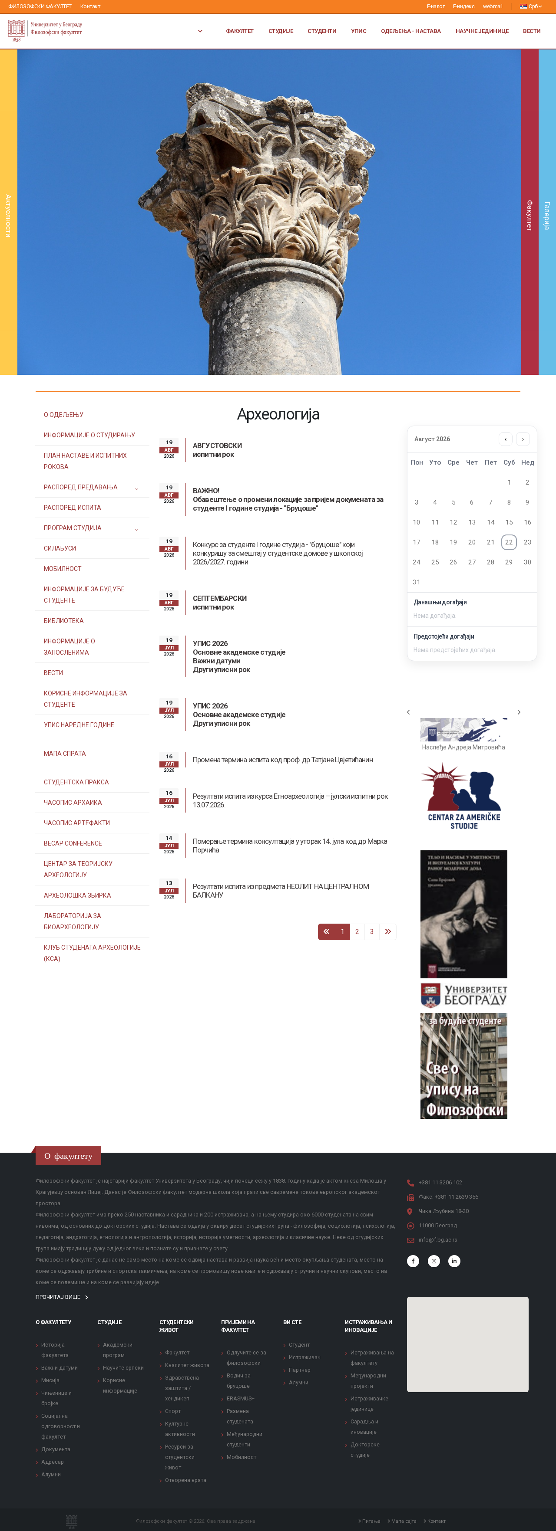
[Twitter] (434, 1261)
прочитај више (59, 1297)
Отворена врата (185, 1480)
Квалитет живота (187, 1365)
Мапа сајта (403, 1521)
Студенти (322, 31)
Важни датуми (59, 1367)
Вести (532, 31)
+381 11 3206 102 (440, 1182)
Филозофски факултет (40, 6)
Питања (371, 1521)
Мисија (50, 1380)
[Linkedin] (454, 1261)
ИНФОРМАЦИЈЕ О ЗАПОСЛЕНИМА (69, 647)
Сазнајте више (269, 240)
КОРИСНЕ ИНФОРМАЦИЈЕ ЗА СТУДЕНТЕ (85, 699)
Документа (55, 1449)
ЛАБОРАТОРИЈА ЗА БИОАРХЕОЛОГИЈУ (72, 921)
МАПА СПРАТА (65, 753)
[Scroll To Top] (541, 1521)
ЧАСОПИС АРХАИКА (73, 802)
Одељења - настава (411, 31)
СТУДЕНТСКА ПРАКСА (76, 782)
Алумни (51, 1474)
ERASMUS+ (241, 1398)
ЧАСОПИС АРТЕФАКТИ (77, 823)
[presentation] (39, 212)
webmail (493, 6)
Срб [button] (533, 6)
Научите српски (123, 1367)
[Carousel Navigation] (464, 712)
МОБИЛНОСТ (63, 568)
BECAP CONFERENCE (73, 843)
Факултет (240, 31)
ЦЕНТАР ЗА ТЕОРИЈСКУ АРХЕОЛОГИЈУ (78, 869)
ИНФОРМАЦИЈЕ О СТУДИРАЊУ (89, 435)
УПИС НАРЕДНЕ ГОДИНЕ (79, 724)
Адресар (52, 1462)
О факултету (53, 1322)
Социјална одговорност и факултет (60, 1426)
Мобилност (241, 1457)
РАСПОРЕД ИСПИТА (72, 507)
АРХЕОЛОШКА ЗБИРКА (77, 895)
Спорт (173, 1411)
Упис (358, 31)
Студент (299, 1344)
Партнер (300, 1370)
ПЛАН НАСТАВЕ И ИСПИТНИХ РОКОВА (85, 461)
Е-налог (436, 6)
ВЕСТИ (53, 672)
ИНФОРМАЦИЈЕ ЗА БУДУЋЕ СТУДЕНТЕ (84, 595)
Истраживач (305, 1357)
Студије (280, 31)
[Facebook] (413, 1261)
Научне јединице (482, 31)
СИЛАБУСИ (60, 548)
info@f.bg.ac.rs (438, 1239)
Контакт (90, 6)
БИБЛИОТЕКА (64, 620)
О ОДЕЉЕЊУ (63, 414)
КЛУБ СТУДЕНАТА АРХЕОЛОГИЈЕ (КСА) (92, 953)
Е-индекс (463, 6)
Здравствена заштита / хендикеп (182, 1388)
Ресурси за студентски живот (180, 1457)
